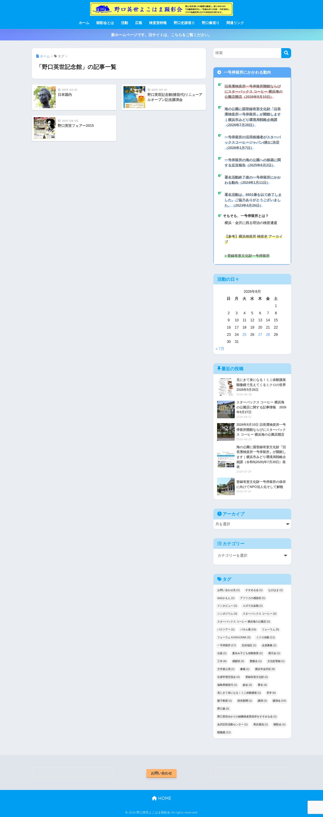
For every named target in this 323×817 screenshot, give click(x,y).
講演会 (279, 700)
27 (260, 335)
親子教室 (224, 700)
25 (244, 335)
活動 (124, 23)
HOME (164, 798)
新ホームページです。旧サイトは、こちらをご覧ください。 (161, 35)
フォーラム (270, 629)
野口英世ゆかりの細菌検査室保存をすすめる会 (247, 716)
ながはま (275, 590)
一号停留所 (226, 645)
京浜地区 (249, 645)
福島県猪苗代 (227, 684)
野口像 (223, 708)
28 (268, 335)
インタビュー (227, 605)
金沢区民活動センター (232, 724)
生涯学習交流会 (228, 677)
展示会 (274, 653)
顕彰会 (279, 724)
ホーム (84, 23)
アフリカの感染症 (252, 598)
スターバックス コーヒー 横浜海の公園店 (243, 621)
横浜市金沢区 (265, 669)
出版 (222, 653)
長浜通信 (260, 724)
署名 (262, 684)
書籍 (244, 669)
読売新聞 (245, 700)
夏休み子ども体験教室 (247, 653)
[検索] (286, 53)
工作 (222, 661)
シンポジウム (227, 613)
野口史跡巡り (184, 23)
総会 (247, 684)
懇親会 (256, 661)
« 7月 (220, 349)
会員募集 (269, 645)
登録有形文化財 (256, 677)
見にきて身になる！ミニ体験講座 (239, 692)
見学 (271, 692)
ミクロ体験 (265, 637)
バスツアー (225, 629)
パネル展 (248, 629)
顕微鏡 (224, 732)
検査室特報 (158, 23)
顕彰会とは (105, 23)
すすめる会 (254, 590)
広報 (138, 23)
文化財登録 (276, 661)
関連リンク (235, 23)
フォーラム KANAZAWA (233, 637)
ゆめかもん (225, 598)
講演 (262, 700)
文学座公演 (225, 669)
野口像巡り (211, 23)
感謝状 (238, 661)
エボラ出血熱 (253, 605)
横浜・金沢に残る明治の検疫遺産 (251, 223)
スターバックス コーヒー (259, 613)
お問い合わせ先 (228, 590)
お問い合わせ (161, 773)
